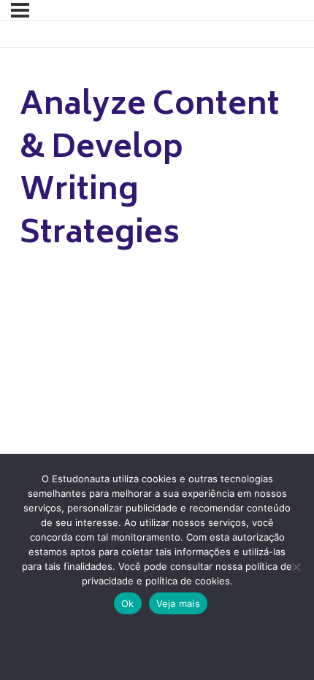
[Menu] (20, 10)
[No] (295, 567)
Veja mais (178, 603)
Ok (127, 603)
